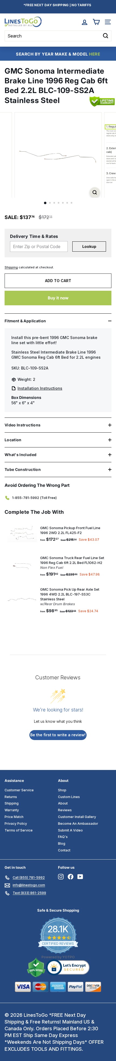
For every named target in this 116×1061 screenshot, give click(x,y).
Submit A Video (70, 830)
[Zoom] (94, 192)
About (63, 803)
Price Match (14, 817)
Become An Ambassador (78, 824)
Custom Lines (69, 797)
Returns (11, 797)
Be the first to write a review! (58, 735)
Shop (62, 790)
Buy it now (58, 297)
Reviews (65, 810)
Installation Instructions (40, 388)
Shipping (11, 267)
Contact (64, 850)
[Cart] (96, 22)
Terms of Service (19, 830)
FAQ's (63, 837)
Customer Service (19, 790)
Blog (61, 843)
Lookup (89, 246)
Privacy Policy (16, 824)
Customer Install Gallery (77, 817)
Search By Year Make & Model (58, 54)
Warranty (12, 810)
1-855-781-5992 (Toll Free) (34, 497)
